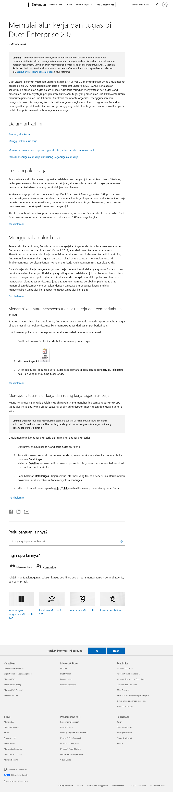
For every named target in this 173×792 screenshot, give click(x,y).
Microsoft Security (11, 727)
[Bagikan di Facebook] (11, 511)
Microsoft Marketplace (69, 743)
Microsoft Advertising (13, 749)
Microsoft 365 (55, 4)
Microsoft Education (125, 668)
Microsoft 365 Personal (13, 690)
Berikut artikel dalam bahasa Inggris (35, 71)
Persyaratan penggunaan (97, 785)
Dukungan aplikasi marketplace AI (74, 732)
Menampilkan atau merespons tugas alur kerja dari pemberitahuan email (51, 150)
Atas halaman (16, 224)
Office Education (123, 690)
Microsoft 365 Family (12, 684)
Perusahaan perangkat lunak (72, 754)
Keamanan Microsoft (82, 610)
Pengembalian (66, 679)
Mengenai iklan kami (137, 785)
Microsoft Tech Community (71, 738)
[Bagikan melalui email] (25, 511)
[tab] (22, 567)
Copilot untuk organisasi (14, 668)
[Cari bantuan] (157, 4)
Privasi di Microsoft (124, 738)
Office (69, 4)
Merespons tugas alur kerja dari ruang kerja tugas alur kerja (43, 157)
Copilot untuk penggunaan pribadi (18, 673)
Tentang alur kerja (19, 134)
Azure (6, 732)
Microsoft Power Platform (70, 749)
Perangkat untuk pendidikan (128, 673)
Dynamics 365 (10, 738)
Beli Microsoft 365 (105, 4)
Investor (120, 743)
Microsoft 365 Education (127, 684)
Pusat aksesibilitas (110, 610)
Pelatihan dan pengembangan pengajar (133, 695)
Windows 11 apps (11, 695)
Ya (97, 650)
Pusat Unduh (65, 673)
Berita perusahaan (124, 732)
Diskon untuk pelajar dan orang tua (131, 701)
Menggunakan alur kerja (23, 141)
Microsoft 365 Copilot (13, 754)
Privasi (80, 785)
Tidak (116, 650)
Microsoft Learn (66, 727)
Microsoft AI (9, 722)
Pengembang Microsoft (69, 722)
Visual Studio (65, 759)
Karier (119, 722)
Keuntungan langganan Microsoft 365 (21, 614)
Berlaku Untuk (18, 44)
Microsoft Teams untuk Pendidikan (131, 679)
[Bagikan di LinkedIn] (17, 511)
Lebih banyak (82, 4)
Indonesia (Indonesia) (18, 769)
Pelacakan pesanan (68, 684)
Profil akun (64, 668)
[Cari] (121, 541)
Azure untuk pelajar (125, 706)
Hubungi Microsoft (65, 785)
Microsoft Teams (11, 759)
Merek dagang (118, 785)
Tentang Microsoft (124, 727)
